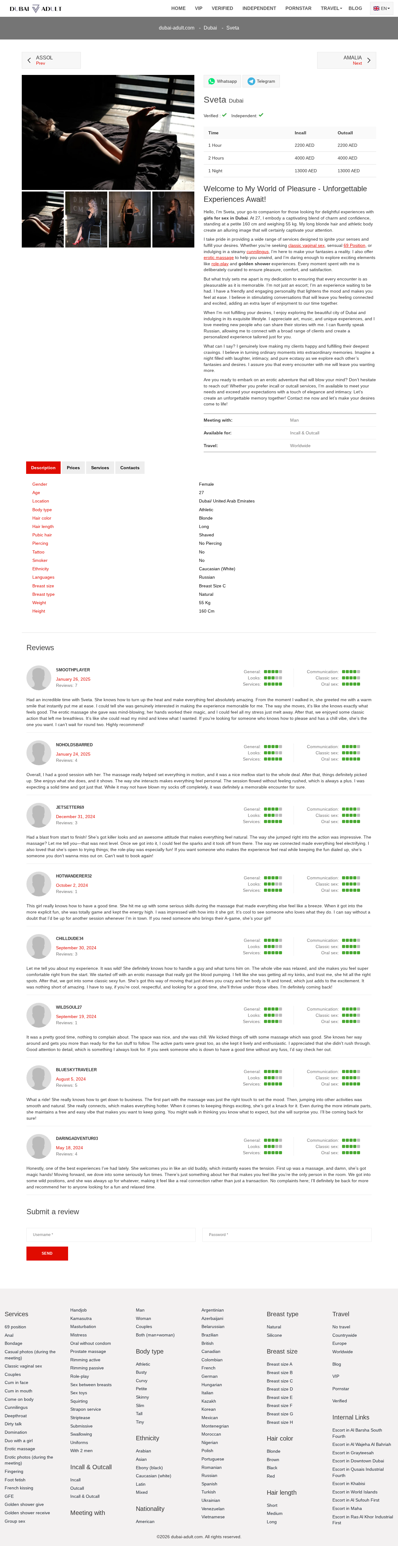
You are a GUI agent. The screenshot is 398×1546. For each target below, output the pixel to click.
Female (206, 484)
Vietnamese (213, 1516)
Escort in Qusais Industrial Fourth (358, 1472)
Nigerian (209, 1442)
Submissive (81, 1425)
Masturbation (83, 1326)
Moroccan (211, 1434)
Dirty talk (13, 1423)
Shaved (206, 534)
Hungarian (211, 1384)
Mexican (209, 1417)
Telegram (266, 81)
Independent (259, 8)
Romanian (211, 1467)
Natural (206, 594)
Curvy (141, 1380)
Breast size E (280, 1397)
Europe (339, 1343)
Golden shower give (24, 1504)
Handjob (78, 1310)
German (209, 1376)
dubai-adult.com (176, 27)
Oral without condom (90, 1343)
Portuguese (212, 1458)
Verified (222, 8)
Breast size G (280, 1413)
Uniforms (79, 1442)
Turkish (208, 1491)
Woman (143, 1318)
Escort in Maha (347, 1508)
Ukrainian (210, 1500)
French (208, 1367)
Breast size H (280, 1422)
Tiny (140, 1421)
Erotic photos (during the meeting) (29, 1460)
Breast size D (280, 1388)
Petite (141, 1388)
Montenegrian (215, 1425)
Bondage (13, 1343)
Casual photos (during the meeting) (30, 1354)
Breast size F (280, 1405)
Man (140, 1310)
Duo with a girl (19, 1440)
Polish (207, 1450)
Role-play (79, 1376)
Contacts (130, 467)
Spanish (209, 1483)
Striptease (80, 1417)
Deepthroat (16, 1415)
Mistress (78, 1334)
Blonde (206, 518)
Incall (75, 1479)
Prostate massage (88, 1351)
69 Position (354, 245)
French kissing (19, 1487)
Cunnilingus (16, 1407)
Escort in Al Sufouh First (355, 1499)
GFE (9, 1496)
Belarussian (212, 1326)
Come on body (19, 1399)
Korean (208, 1409)
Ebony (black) (149, 1467)
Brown (273, 1459)
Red (271, 1476)
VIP (198, 8)
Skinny (142, 1397)
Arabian (143, 1450)
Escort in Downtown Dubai (358, 1460)
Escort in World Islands (354, 1491)
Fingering (14, 1471)
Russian (209, 1475)
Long (204, 526)
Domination (16, 1432)
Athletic (206, 509)
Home (178, 8)
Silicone (274, 1335)
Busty (141, 1372)
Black (272, 1467)
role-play (220, 263)
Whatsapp (227, 81)
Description (43, 467)
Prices (73, 467)
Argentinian (212, 1310)
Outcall (77, 1488)
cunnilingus (258, 251)
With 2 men (81, 1450)
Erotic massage (20, 1448)
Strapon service (85, 1409)
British (207, 1343)
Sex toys (78, 1392)
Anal (9, 1335)
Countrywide (344, 1335)
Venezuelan (212, 1508)
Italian (207, 1392)
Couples (13, 1374)
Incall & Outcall (85, 1496)
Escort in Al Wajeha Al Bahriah (361, 1444)
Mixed (142, 1492)
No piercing (210, 543)
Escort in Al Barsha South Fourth (357, 1433)
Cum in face (16, 1382)
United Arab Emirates (234, 500)
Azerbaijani (212, 1318)
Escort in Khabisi (348, 1483)
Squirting (79, 1401)
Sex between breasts (91, 1384)
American (145, 1521)
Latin (141, 1484)
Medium (275, 1513)
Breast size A (279, 1364)
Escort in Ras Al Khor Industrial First (362, 1519)
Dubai (210, 27)
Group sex (15, 1521)
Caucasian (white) (217, 568)
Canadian (210, 1351)
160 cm (207, 611)
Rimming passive (87, 1367)
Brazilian (209, 1334)
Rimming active (85, 1359)
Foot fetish (15, 1479)
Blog (355, 8)
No (202, 560)
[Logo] (36, 8)
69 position (15, 1326)
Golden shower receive (27, 1512)
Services (100, 467)
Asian (141, 1459)
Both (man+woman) (155, 1334)
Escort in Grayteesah (353, 1452)
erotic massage (219, 257)
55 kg (205, 602)
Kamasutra (81, 1318)
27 (201, 492)
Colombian (212, 1359)
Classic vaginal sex (23, 1365)
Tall (139, 1413)
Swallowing (81, 1434)
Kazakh (208, 1401)
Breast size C (212, 585)
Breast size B (280, 1372)
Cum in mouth (18, 1390)
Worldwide (342, 1351)
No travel (341, 1326)
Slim (140, 1405)
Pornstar (298, 8)
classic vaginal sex (306, 245)
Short (272, 1505)
